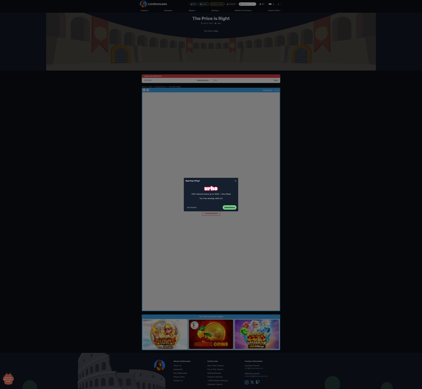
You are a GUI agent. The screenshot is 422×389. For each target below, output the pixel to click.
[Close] (235, 181)
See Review (192, 207)
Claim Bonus (229, 207)
